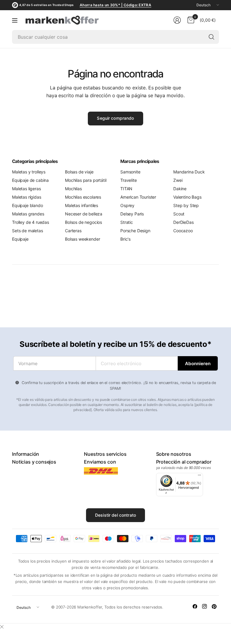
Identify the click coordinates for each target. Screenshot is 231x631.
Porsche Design (135, 230)
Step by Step (186, 205)
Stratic (126, 222)
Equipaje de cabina (30, 180)
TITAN (126, 188)
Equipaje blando (27, 205)
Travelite (128, 180)
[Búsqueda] (211, 37)
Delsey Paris (132, 213)
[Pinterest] (214, 606)
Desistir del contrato (115, 515)
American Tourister (138, 197)
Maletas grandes (28, 213)
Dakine (179, 188)
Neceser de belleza (83, 213)
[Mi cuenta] (177, 20)
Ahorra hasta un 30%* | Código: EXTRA (115, 5)
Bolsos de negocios (83, 222)
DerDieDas (183, 222)
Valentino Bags (187, 197)
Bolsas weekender (82, 239)
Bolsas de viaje (79, 171)
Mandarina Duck (189, 171)
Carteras (73, 230)
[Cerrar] (2, 626)
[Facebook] (195, 606)
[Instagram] (204, 606)
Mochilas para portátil (85, 180)
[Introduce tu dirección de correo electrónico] (198, 363)
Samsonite (130, 171)
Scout (178, 213)
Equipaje (20, 239)
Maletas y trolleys (28, 171)
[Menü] (199, 476)
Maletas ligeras (26, 188)
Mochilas (73, 188)
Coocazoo (183, 230)
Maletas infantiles (81, 205)
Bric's (125, 239)
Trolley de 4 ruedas (30, 222)
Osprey (127, 205)
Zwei (177, 180)
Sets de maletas (27, 230)
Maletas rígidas (26, 197)
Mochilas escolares (83, 197)
